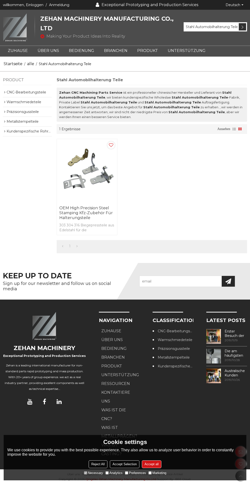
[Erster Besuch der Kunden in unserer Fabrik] (213, 336)
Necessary (95, 473)
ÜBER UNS (48, 50)
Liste (234, 129)
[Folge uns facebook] (44, 401)
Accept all (152, 464)
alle (30, 63)
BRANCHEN (115, 50)
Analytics (116, 473)
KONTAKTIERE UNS (115, 396)
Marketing (159, 473)
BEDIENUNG (81, 50)
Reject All (98, 464)
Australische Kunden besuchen (235, 373)
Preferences (137, 473)
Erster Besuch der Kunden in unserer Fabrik (234, 333)
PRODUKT (147, 50)
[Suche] (242, 26)
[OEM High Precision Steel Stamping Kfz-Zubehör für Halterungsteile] (87, 171)
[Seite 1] (63, 246)
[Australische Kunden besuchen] (213, 376)
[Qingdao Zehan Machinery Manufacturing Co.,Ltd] (19, 27)
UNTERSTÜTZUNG (187, 50)
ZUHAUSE (18, 50)
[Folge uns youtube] (30, 401)
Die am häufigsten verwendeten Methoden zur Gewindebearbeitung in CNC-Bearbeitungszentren (236, 353)
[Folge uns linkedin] (59, 401)
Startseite (13, 63)
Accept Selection (125, 464)
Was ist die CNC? (113, 414)
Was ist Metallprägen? (119, 432)
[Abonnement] (228, 281)
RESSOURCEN (115, 383)
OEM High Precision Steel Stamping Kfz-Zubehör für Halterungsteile (86, 213)
